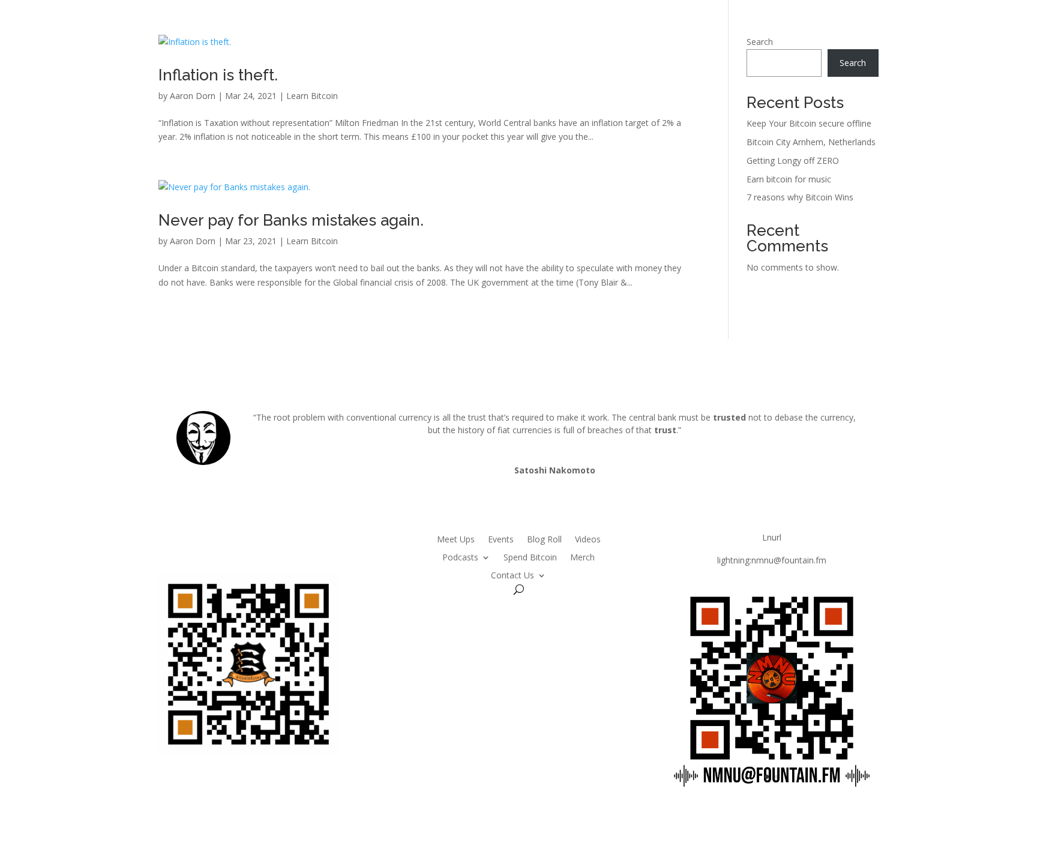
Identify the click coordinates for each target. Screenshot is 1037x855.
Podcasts (460, 556)
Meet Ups (456, 538)
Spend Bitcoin (530, 556)
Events (501, 538)
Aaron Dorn (192, 95)
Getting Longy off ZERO (793, 160)
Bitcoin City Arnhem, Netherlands (811, 142)
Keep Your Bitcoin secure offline (809, 123)
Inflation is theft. (218, 75)
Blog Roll (544, 538)
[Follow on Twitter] (253, 540)
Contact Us (512, 574)
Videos (588, 538)
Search (760, 41)
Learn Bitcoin (312, 95)
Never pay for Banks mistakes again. (291, 220)
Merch (582, 556)
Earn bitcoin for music (789, 179)
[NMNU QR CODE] (772, 797)
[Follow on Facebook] (277, 540)
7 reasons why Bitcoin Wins (800, 197)
